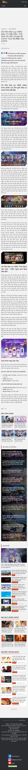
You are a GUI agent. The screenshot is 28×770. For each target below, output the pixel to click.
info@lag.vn (17, 730)
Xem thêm (14, 709)
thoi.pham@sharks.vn (16, 735)
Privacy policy (22, 720)
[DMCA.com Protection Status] (13, 766)
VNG (5, 408)
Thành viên (24, 1)
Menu (3, 5)
